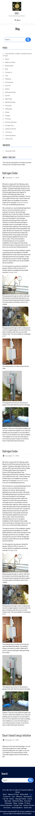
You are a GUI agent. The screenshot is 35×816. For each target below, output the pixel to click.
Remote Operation (11, 122)
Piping (7, 112)
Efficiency (8, 79)
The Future (8, 132)
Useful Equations (10, 135)
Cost (6, 75)
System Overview (10, 129)
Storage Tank (9, 125)
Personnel (8, 105)
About (7, 59)
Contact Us (8, 72)
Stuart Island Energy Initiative (16, 735)
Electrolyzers (9, 82)
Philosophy (8, 109)
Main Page (8, 99)
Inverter (7, 95)
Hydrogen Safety (10, 92)
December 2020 (10, 151)
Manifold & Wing (10, 102)
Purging (7, 115)
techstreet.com (21, 202)
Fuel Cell (7, 85)
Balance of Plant (10, 62)
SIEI (17, 13)
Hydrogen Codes (10, 173)
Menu (18, 20)
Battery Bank (9, 65)
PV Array (8, 119)
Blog (6, 69)
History (7, 89)
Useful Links (9, 139)
